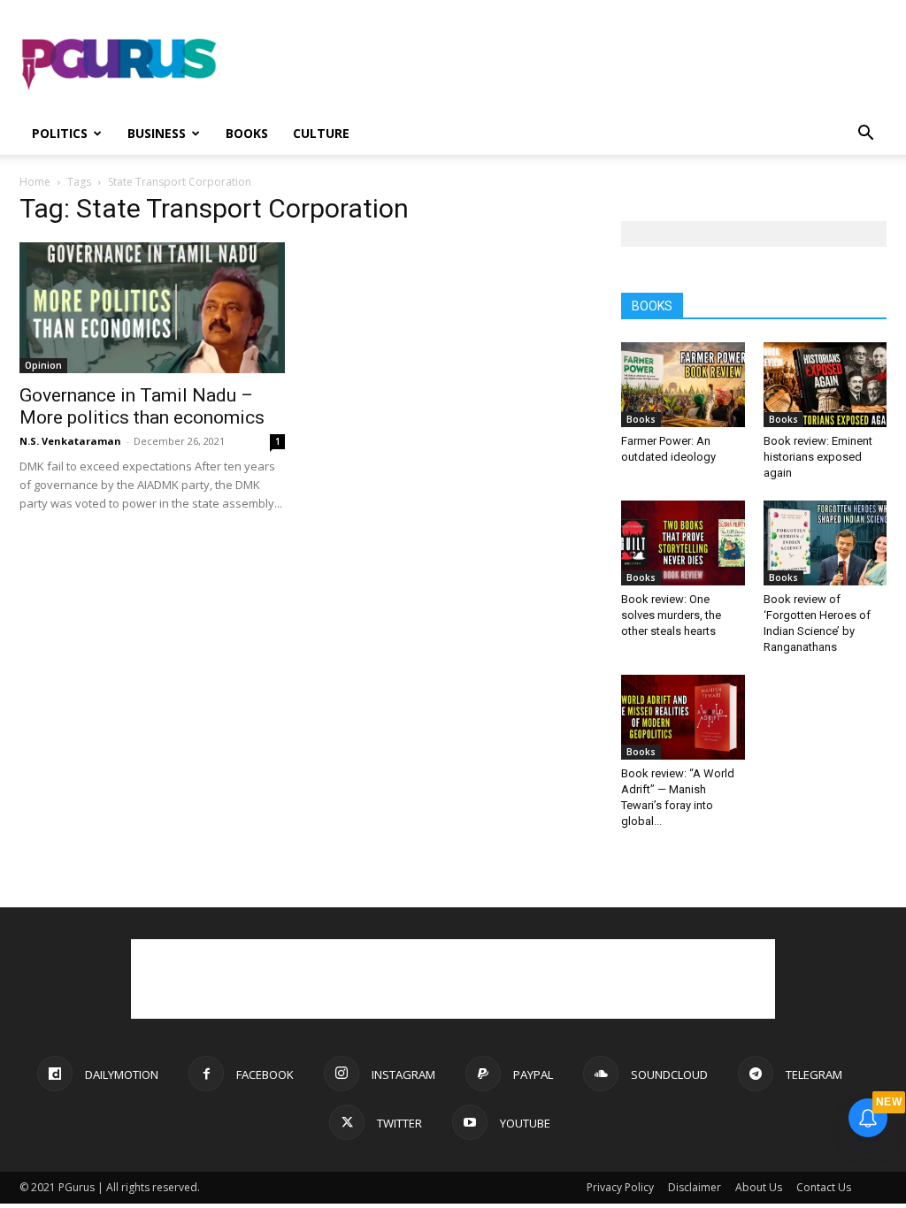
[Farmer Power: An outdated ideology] (683, 384)
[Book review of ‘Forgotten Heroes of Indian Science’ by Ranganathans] (825, 543)
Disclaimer (694, 1187)
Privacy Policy (620, 1187)
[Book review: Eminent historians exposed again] (825, 384)
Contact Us (823, 1187)
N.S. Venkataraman (70, 440)
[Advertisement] (564, 64)
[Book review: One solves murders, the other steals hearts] (683, 543)
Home (34, 181)
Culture (321, 133)
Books (247, 133)
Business (156, 133)
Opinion (43, 365)
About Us (758, 1187)
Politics (60, 133)
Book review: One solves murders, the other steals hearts (671, 615)
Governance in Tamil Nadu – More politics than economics (142, 406)
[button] (865, 134)
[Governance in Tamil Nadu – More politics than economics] (152, 307)
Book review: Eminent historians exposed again (818, 456)
